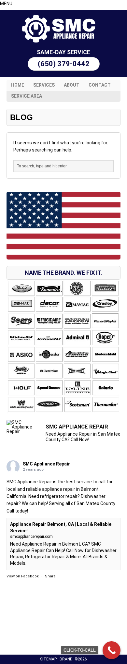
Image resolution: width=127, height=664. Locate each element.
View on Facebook (23, 576)
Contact (100, 85)
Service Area (26, 96)
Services (44, 85)
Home (17, 85)
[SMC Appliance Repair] (63, 29)
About (71, 85)
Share (50, 576)
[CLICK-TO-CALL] (111, 650)
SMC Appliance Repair (46, 463)
